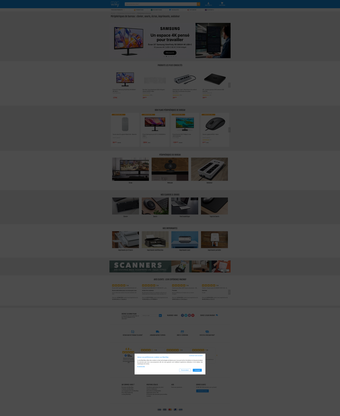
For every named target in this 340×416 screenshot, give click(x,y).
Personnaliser (185, 370)
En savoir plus (141, 366)
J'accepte (197, 370)
